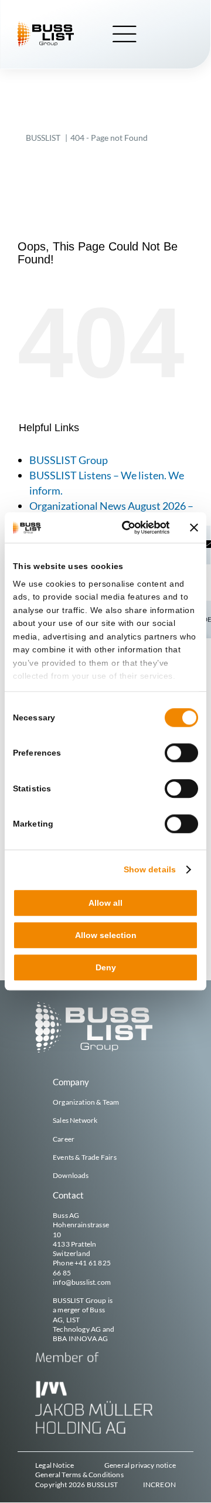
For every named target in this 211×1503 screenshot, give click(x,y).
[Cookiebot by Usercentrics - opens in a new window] (125, 527)
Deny (106, 968)
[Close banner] (194, 527)
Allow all (105, 903)
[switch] (181, 753)
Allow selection (106, 935)
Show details (150, 869)
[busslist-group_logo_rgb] (46, 26)
